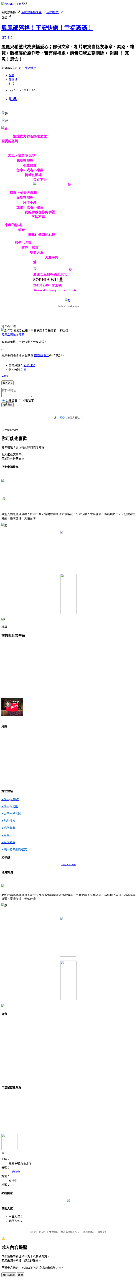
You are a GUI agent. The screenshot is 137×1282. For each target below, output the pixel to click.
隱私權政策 (88, 1232)
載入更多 (7, 383)
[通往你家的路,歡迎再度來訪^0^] (68, 1200)
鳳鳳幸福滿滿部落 (12, 334)
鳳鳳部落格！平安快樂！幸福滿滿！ (47, 28)
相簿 (11, 75)
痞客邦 (38, 355)
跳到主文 (7, 37)
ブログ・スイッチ (68, 865)
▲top (4, 375)
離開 (20, 1275)
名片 (11, 83)
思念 (13, 99)
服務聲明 (102, 1232)
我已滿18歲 (9, 1275)
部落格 (13, 79)
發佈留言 (7, 404)
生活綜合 (30, 68)
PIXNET (42, 1232)
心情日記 (29, 365)
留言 (46, 355)
